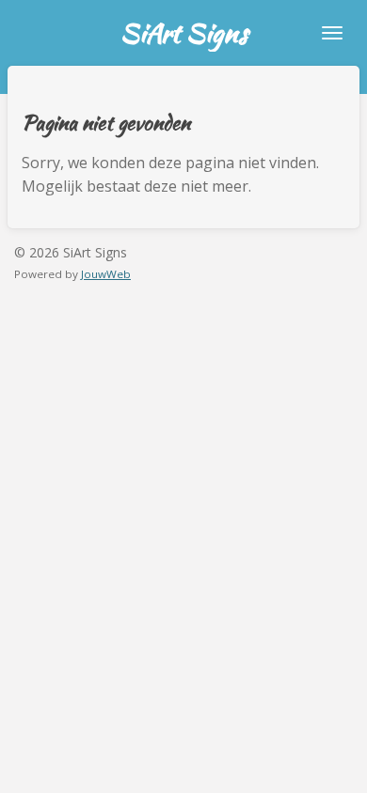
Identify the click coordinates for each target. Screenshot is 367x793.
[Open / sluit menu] (332, 33)
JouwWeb (106, 274)
